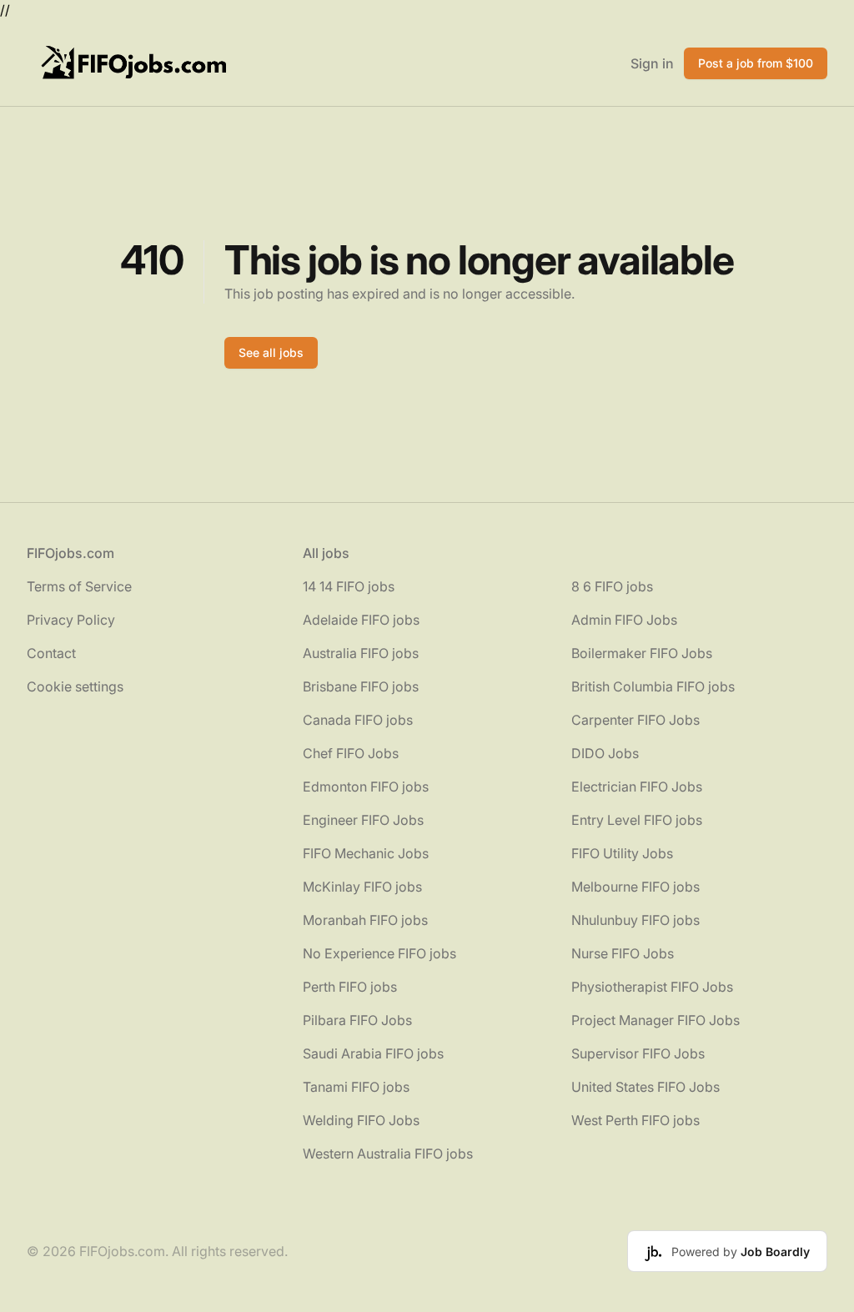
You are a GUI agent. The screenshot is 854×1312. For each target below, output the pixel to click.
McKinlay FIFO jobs (362, 886)
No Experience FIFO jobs (379, 953)
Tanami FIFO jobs (356, 1086)
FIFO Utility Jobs (622, 853)
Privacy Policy (71, 619)
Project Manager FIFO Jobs (655, 1020)
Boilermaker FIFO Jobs (641, 653)
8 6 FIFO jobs (612, 586)
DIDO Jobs (605, 753)
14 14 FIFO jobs (348, 586)
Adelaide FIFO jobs (361, 619)
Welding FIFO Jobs (361, 1120)
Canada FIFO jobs (358, 719)
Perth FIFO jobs (350, 986)
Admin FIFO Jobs (624, 619)
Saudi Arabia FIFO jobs (373, 1053)
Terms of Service (79, 586)
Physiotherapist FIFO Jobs (652, 986)
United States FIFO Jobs (645, 1086)
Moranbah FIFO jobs (365, 920)
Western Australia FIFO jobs (388, 1153)
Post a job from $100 (755, 63)
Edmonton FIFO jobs (366, 786)
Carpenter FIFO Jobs (635, 719)
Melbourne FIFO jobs (635, 886)
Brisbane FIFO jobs (361, 686)
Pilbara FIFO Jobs (357, 1020)
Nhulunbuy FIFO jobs (635, 920)
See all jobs (271, 352)
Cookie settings (75, 686)
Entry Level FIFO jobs (636, 820)
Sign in (652, 63)
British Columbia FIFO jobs (653, 686)
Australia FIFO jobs (361, 653)
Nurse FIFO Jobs (622, 953)
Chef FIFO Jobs (351, 753)
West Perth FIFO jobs (635, 1120)
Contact (51, 653)
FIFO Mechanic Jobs (366, 853)
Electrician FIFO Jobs (636, 786)
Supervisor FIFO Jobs (638, 1053)
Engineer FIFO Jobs (363, 820)
